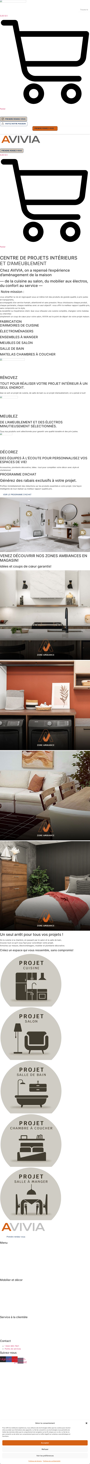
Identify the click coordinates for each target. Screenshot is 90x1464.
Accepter (45, 1443)
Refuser (45, 1449)
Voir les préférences (45, 1456)
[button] (86, 1423)
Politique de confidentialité (51, 1461)
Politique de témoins (35, 1461)
